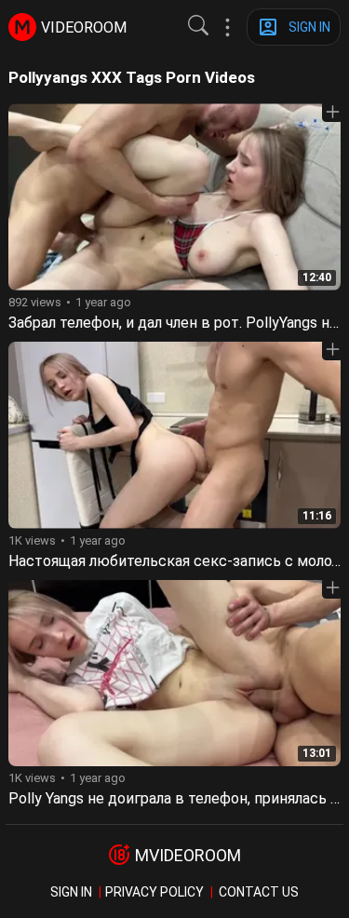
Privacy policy (154, 891)
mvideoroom (188, 855)
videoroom (84, 27)
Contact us (259, 891)
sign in (71, 891)
